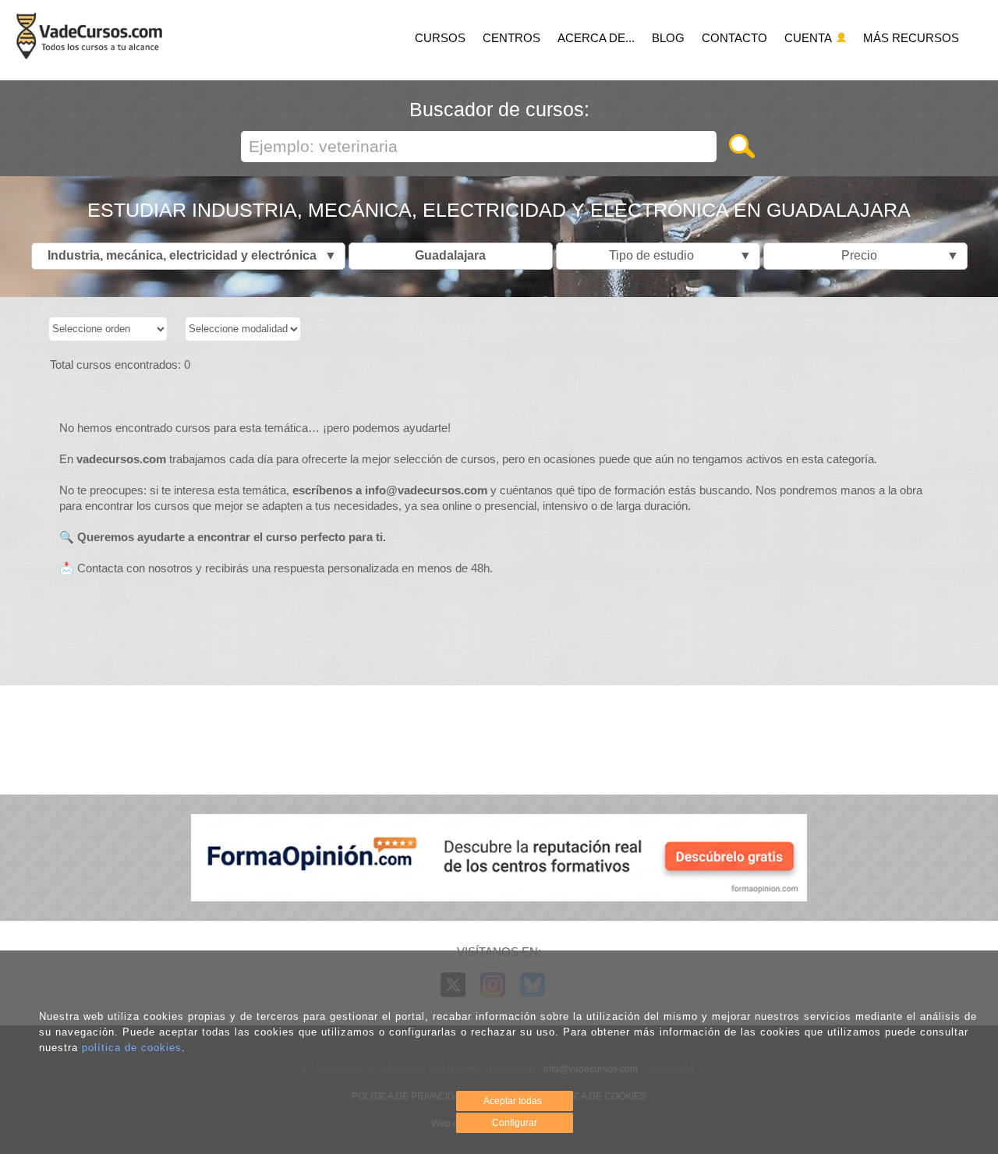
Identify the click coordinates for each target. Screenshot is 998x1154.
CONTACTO (734, 37)
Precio (896, 255)
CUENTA (809, 37)
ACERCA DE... (596, 37)
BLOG (668, 37)
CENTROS (511, 37)
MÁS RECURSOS (911, 37)
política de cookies (132, 1047)
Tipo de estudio (676, 255)
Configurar (514, 1122)
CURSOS (440, 37)
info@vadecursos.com (426, 490)
